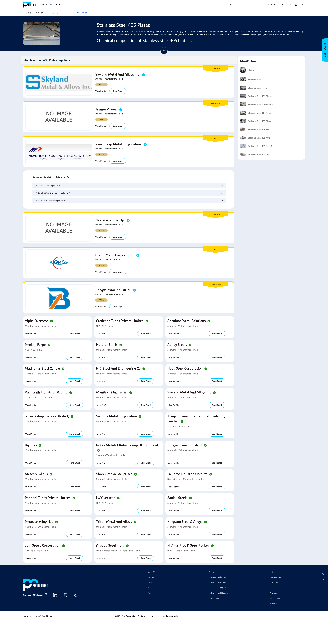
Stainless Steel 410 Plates (259, 113)
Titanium (273, 593)
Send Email (118, 91)
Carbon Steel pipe (216, 598)
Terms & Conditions (43, 616)
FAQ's (150, 582)
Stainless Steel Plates (58, 13)
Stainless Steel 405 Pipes (259, 121)
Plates (43, 13)
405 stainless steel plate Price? (49, 185)
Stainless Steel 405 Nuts (259, 137)
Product (46, 4)
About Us (272, 4)
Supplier (151, 577)
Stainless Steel (254, 79)
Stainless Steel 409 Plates (260, 96)
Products (34, 13)
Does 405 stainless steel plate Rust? (51, 200)
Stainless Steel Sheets (218, 588)
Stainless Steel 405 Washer (260, 154)
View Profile (100, 91)
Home (25, 13)
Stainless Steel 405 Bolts (259, 129)
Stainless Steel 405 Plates (80, 13)
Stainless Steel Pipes (217, 577)
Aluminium (274, 603)
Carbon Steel (275, 582)
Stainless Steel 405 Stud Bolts (261, 146)
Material (60, 4)
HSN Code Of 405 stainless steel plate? (52, 193)
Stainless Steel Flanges (218, 593)
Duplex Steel (275, 598)
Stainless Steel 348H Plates (260, 104)
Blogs (150, 588)
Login (300, 4)
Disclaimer (28, 616)
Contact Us (286, 4)
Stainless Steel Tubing (218, 582)
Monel (272, 588)
